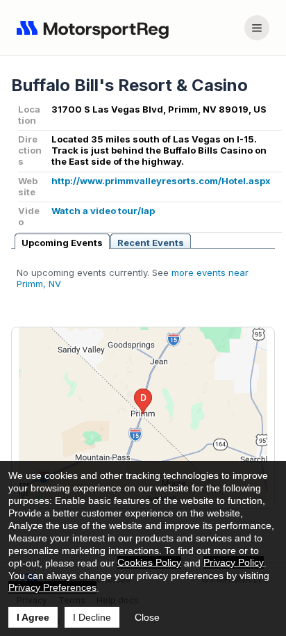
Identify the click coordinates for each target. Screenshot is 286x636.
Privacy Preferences (52, 587)
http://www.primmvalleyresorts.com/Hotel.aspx (161, 180)
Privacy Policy (233, 562)
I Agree (33, 617)
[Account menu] (256, 27)
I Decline (92, 617)
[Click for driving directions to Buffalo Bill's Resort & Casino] (143, 414)
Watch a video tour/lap (103, 210)
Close (147, 617)
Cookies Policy (149, 562)
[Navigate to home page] (96, 28)
